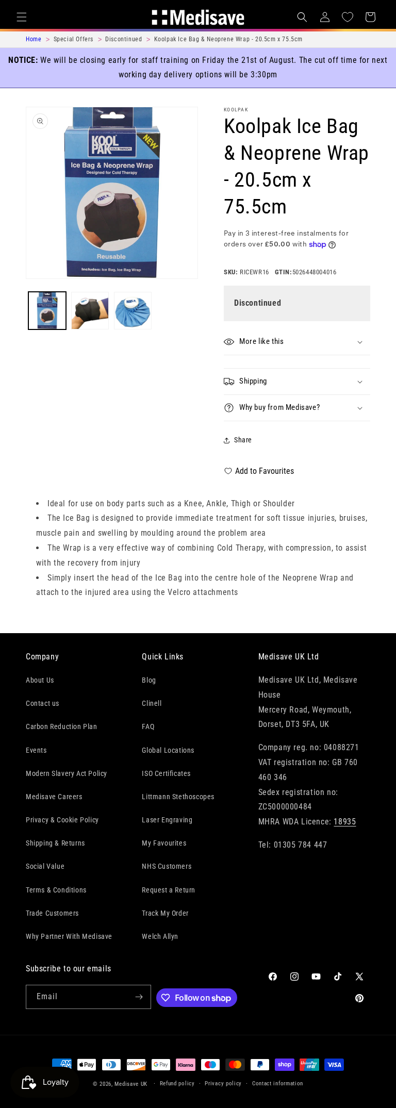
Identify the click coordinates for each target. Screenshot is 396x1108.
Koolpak (236, 109)
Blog (149, 680)
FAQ (148, 726)
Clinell (151, 703)
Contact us (42, 703)
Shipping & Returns (55, 843)
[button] (21, 17)
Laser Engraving (167, 820)
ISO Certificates (166, 773)
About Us (40, 680)
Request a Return (168, 890)
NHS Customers (166, 866)
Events (36, 750)
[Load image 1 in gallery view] (47, 310)
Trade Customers (52, 913)
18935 (345, 821)
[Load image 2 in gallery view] (90, 310)
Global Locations (168, 750)
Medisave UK (130, 1084)
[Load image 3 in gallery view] (133, 310)
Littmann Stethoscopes (178, 796)
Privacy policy (223, 1083)
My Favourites (164, 843)
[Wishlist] (347, 17)
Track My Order (165, 913)
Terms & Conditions (56, 890)
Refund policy (177, 1083)
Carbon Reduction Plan (61, 726)
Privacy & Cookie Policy (62, 820)
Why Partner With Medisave (69, 936)
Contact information (277, 1083)
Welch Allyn (160, 936)
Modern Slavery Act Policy (66, 773)
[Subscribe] (139, 997)
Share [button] (243, 440)
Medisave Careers (54, 796)
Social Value (45, 866)
